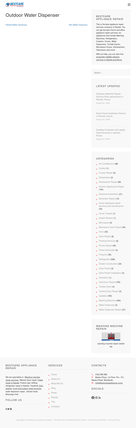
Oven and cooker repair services (27, 388)
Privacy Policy (114, 420)
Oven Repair (105, 236)
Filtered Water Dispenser (16, 24)
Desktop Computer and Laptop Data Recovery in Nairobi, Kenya (110, 132)
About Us (55, 378)
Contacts (55, 406)
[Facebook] (93, 398)
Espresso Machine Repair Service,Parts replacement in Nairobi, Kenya (109, 96)
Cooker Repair (106, 172)
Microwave (104, 222)
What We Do (57, 383)
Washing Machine (107, 300)
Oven (101, 231)
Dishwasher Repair (108, 181)
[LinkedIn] (99, 398)
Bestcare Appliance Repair (41, 420)
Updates (103, 295)
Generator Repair (107, 198)
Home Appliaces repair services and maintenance (111, 204)
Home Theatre (105, 213)
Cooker (102, 168)
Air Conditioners (106, 163)
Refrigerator (104, 259)
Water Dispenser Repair (110, 309)
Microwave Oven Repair (110, 227)
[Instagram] (96, 398)
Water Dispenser (106, 304)
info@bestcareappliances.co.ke (109, 382)
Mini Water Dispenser (78, 24)
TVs (53, 401)
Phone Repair (105, 245)
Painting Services (107, 240)
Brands (54, 397)
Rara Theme (82, 420)
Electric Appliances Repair (111, 186)
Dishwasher (104, 177)
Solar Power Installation (110, 272)
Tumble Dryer (105, 286)
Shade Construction (108, 263)
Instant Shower (106, 217)
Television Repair (107, 282)
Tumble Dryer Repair (108, 291)
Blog (53, 388)
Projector (103, 254)
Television (103, 277)
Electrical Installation (108, 194)
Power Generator (107, 250)
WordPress (102, 420)
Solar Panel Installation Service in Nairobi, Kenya (111, 115)
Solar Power (104, 268)
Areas (54, 392)
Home (54, 374)
